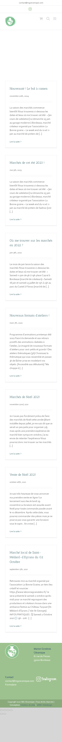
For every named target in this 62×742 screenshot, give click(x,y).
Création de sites (27, 705)
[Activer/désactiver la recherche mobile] (48, 18)
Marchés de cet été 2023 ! (27, 163)
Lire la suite (15, 141)
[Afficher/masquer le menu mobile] (55, 18)
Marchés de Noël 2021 (25, 397)
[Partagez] (8, 710)
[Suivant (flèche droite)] (4, 713)
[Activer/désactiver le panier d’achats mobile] (41, 18)
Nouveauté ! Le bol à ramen (29, 89)
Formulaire (10, 684)
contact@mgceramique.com (31, 2)
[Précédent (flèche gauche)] (1, 713)
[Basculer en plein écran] (4, 710)
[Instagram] (30, 9)
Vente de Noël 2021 (23, 475)
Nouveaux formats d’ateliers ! (29, 315)
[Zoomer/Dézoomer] (1, 710)
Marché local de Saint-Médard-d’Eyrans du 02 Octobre (26, 557)
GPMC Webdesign (44, 705)
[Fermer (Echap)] (11, 710)
